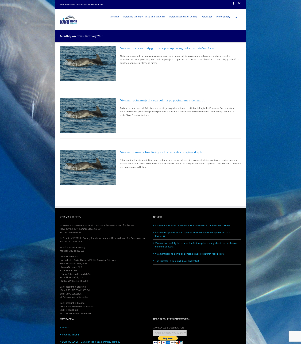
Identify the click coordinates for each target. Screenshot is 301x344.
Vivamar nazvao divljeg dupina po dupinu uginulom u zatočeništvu (167, 48)
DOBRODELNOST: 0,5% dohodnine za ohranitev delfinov (91, 341)
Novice (65, 327)
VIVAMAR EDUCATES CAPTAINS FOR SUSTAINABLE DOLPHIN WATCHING (192, 225)
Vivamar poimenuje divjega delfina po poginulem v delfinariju (162, 100)
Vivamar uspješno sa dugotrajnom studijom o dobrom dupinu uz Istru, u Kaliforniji (192, 234)
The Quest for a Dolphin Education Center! (177, 260)
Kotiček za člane (70, 334)
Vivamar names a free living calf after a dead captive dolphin (162, 152)
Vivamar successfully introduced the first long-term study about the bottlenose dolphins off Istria (196, 245)
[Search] (236, 16)
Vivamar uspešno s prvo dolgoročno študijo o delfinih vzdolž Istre (189, 253)
